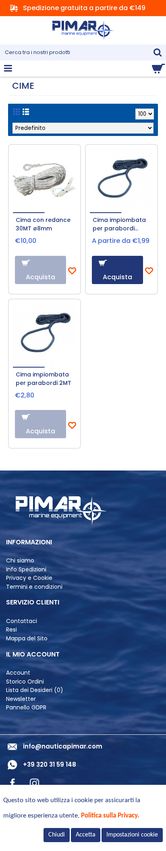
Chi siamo (20, 561)
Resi (11, 630)
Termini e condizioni (34, 587)
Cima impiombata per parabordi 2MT (43, 378)
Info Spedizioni (26, 569)
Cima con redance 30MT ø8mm (43, 224)
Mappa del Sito (27, 638)
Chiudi (56, 835)
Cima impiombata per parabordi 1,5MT (119, 225)
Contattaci (21, 621)
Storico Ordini (25, 682)
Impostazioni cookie (132, 835)
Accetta (85, 835)
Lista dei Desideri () (34, 690)
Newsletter (21, 699)
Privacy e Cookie (29, 578)
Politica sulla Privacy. (110, 815)
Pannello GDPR (26, 707)
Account (18, 673)
